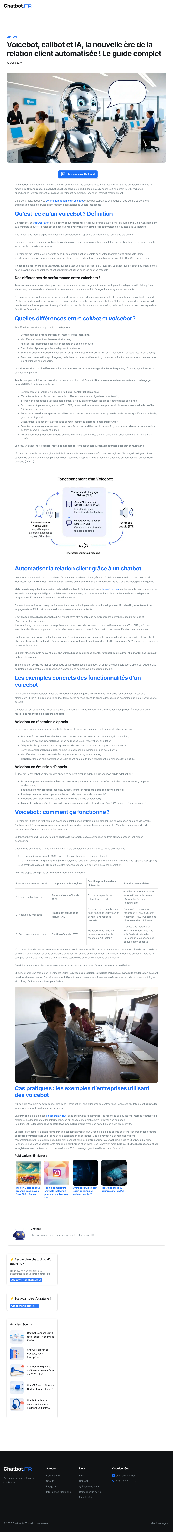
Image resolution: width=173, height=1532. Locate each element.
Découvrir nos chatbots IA (26, 1280)
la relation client (111, 589)
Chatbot (36, 1228)
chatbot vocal (41, 222)
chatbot (12, 37)
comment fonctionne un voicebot (65, 200)
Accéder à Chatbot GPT (24, 1305)
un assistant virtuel (56, 1115)
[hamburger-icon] (168, 6)
